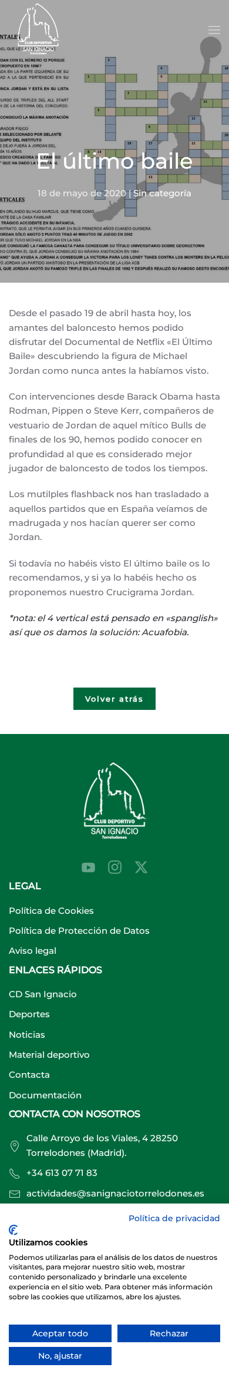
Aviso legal (32, 950)
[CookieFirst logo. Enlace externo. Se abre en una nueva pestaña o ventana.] (13, 1230)
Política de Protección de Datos (79, 930)
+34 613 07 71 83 (61, 1172)
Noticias (27, 1034)
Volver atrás (114, 698)
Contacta (29, 1074)
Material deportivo (49, 1054)
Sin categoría (162, 193)
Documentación (45, 1095)
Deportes (29, 1014)
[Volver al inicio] (38, 30)
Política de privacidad (174, 1218)
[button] (214, 30)
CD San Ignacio (43, 994)
